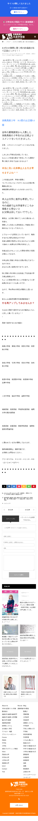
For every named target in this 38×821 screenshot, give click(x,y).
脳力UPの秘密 (6, 720)
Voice (3, 751)
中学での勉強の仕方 (29, 749)
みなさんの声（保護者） (24, 53)
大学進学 (8, 55)
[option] (10, 686)
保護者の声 (5, 763)
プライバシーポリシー (9, 734)
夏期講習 (26, 754)
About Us (5, 705)
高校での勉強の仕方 (17, 55)
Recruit (20, 705)
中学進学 (26, 726)
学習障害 (26, 737)
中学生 (5, 743)
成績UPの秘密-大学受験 (9, 717)
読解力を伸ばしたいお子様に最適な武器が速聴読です (10, 694)
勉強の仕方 (27, 497)
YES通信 (26, 708)
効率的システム (7, 726)
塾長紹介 (5, 711)
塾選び (25, 711)
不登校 (25, 731)
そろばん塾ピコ (28, 740)
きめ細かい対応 (7, 728)
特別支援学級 (27, 734)
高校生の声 (5, 754)
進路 (24, 763)
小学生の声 (5, 760)
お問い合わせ (19, 805)
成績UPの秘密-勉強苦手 (9, 714)
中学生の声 (5, 757)
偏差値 (11, 497)
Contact (4, 769)
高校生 (5, 740)
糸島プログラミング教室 (10, 749)
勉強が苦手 (20, 497)
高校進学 (26, 720)
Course (4, 737)
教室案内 (26, 769)
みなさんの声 (13, 53)
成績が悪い (23, 499)
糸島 (5, 500)
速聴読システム (28, 723)
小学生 (5, 746)
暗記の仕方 (30, 499)
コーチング (26, 777)
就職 (24, 766)
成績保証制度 (6, 723)
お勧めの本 (26, 771)
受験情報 (26, 714)
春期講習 (26, 760)
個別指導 (6, 497)
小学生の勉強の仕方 (29, 751)
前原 (15, 497)
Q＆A (3, 766)
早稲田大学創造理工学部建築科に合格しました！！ (27, 694)
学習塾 (11, 499)
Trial (3, 771)
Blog (24, 705)
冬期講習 (26, 757)
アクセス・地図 (7, 731)
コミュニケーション (29, 774)
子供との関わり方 (29, 728)
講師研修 (20, 708)
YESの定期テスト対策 (9, 708)
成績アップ (16, 499)
